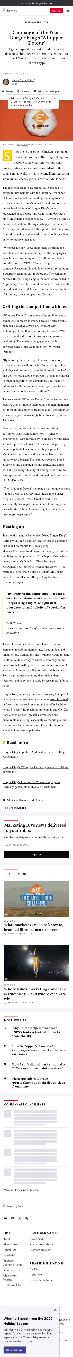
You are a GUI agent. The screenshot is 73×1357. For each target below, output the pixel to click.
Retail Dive (36, 1274)
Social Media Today (41, 1280)
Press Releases (11, 1270)
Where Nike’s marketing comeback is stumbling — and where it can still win (36, 993)
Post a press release (27, 1190)
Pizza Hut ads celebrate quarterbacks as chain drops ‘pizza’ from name (39, 1083)
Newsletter (9, 1255)
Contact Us (9, 1249)
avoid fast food (59, 699)
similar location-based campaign (47, 540)
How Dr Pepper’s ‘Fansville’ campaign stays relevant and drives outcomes (39, 1050)
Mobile (21, 807)
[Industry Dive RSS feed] (26, 1218)
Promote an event (40, 1249)
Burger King (23, 144)
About (6, 1239)
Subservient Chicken (39, 151)
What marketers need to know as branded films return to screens (33, 927)
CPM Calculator (12, 1285)
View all (8, 1190)
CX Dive (35, 1269)
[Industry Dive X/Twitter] (19, 1218)
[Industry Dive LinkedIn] (5, 1218)
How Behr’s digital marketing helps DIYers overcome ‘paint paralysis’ (39, 1066)
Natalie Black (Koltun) (23, 80)
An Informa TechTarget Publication (36, 3)
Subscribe (56, 10)
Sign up (36, 854)
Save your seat (14, 1349)
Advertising (36, 1239)
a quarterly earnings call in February (25, 273)
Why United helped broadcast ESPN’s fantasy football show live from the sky (37, 1032)
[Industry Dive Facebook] (12, 1218)
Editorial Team (11, 1244)
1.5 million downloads (50, 258)
